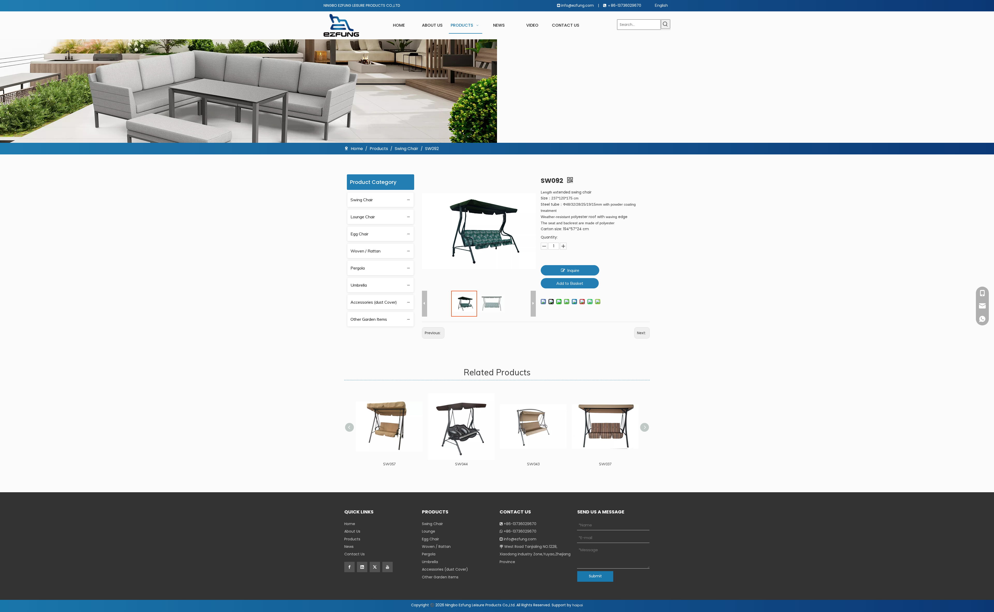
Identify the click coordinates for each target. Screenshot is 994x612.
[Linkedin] (362, 567)
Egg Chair (359, 233)
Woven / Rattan (365, 250)
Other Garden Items (368, 319)
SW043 (472, 464)
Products (352, 539)
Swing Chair (361, 199)
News (349, 546)
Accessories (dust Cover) (373, 302)
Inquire (573, 270)
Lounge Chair (362, 216)
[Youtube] (387, 567)
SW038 (616, 464)
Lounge (428, 531)
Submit (595, 576)
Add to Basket (569, 283)
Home (349, 523)
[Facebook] (349, 567)
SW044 (400, 464)
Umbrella (358, 285)
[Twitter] (375, 567)
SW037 (544, 464)
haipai (577, 605)
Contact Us (354, 554)
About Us (352, 531)
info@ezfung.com (578, 5)
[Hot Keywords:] (665, 24)
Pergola (357, 268)
